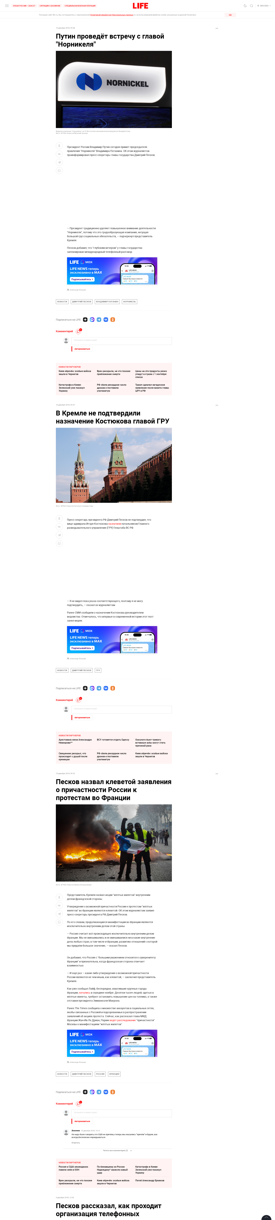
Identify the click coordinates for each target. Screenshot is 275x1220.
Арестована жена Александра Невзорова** (75, 741)
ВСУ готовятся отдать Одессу (113, 739)
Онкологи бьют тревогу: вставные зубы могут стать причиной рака (150, 742)
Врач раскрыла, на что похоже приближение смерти (113, 372)
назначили (114, 523)
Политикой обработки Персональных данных (111, 14)
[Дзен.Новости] (85, 319)
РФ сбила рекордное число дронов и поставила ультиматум (111, 387)
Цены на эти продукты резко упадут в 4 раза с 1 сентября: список (151, 374)
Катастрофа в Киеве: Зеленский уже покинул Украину (72, 387)
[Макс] (92, 319)
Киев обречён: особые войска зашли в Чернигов (75, 372)
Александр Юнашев (78, 290)
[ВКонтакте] (106, 319)
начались (84, 1054)
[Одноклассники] (113, 319)
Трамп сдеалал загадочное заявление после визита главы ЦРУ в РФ (152, 387)
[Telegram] (99, 319)
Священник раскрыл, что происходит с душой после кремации (73, 756)
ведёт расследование (123, 1081)
